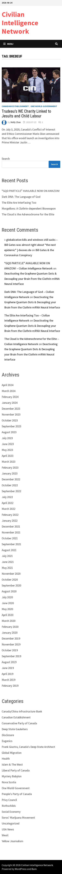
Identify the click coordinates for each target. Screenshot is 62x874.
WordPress (21, 868)
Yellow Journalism (12, 841)
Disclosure (8, 735)
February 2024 (10, 397)
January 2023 (9, 473)
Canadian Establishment (15, 106)
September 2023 (11, 426)
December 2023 (11, 408)
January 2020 (9, 632)
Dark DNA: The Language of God (21, 197)
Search (6, 158)
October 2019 (10, 650)
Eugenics (7, 741)
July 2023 (7, 438)
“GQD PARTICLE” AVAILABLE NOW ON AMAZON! (31, 191)
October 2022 (10, 485)
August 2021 (9, 550)
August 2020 (9, 591)
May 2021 (7, 568)
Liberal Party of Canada (16, 770)
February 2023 (10, 467)
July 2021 (7, 556)
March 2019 (8, 680)
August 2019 (9, 662)
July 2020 (7, 597)
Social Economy (11, 811)
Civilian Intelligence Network (20, 23)
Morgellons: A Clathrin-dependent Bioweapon (29, 208)
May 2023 (7, 450)
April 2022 (7, 503)
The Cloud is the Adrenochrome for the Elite (28, 214)
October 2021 (10, 538)
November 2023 (11, 414)
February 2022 (10, 514)
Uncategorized (10, 823)
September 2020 (11, 585)
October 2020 (10, 579)
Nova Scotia (9, 782)
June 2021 (8, 562)
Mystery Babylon (11, 776)
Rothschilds (9, 806)
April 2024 (7, 385)
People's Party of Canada (17, 794)
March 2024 (8, 391)
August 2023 (9, 432)
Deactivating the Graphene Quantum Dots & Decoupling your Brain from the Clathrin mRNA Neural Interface (32, 279)
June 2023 (8, 444)
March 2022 (8, 509)
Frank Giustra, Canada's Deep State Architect (28, 747)
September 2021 (11, 544)
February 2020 (10, 626)
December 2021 (11, 526)
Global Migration (11, 753)
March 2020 (8, 621)
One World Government (44, 106)
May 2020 (7, 609)
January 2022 (9, 520)
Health (6, 758)
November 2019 (11, 644)
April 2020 (7, 615)
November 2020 (11, 573)
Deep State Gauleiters (15, 729)
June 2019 (8, 668)
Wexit (5, 835)
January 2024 (9, 402)
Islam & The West (12, 764)
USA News (8, 829)
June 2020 (8, 603)
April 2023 (7, 456)
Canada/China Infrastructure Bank (22, 711)
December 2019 (11, 638)
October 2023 (10, 420)
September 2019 (11, 656)
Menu (10, 43)
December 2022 (11, 479)
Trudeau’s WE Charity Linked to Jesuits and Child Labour (26, 113)
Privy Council (9, 800)
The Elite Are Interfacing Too (19, 202)
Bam (34, 868)
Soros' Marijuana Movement (18, 817)
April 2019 (7, 674)
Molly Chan (16, 122)
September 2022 (11, 491)
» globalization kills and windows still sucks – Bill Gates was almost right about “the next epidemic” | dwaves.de (31, 245)
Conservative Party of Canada (19, 723)
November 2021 (11, 532)
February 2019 (10, 685)
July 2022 (7, 497)
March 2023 (8, 461)
